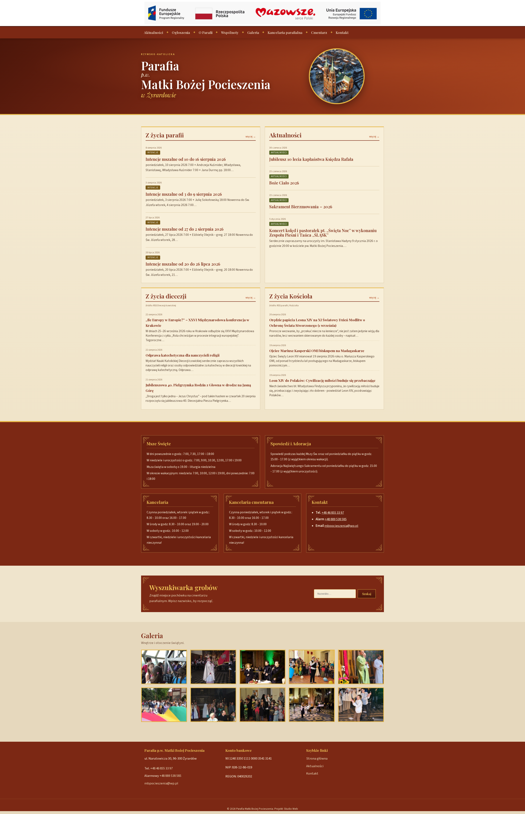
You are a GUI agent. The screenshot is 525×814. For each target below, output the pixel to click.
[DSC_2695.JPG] (262, 667)
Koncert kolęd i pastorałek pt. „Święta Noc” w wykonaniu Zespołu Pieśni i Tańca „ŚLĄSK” (323, 233)
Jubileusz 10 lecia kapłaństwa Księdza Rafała (311, 159)
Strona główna (317, 758)
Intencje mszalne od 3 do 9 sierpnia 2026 (184, 194)
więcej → (250, 136)
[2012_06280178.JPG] (164, 667)
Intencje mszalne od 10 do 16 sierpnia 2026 (186, 159)
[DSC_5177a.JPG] (213, 704)
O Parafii (205, 32)
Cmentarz (319, 32)
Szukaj (366, 594)
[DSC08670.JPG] (213, 667)
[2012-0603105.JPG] (164, 704)
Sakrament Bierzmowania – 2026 (300, 206)
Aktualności (153, 32)
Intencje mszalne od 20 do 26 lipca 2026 (183, 264)
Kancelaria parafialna (285, 32)
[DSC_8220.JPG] (262, 704)
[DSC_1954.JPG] (311, 704)
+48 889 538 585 (336, 519)
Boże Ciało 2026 (284, 182)
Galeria (253, 32)
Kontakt (342, 32)
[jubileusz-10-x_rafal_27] (361, 667)
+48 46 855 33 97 (333, 512)
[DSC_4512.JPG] (361, 704)
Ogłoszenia (181, 32)
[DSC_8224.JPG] (311, 667)
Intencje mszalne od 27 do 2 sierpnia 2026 (185, 229)
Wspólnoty (230, 32)
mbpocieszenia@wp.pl (341, 525)
